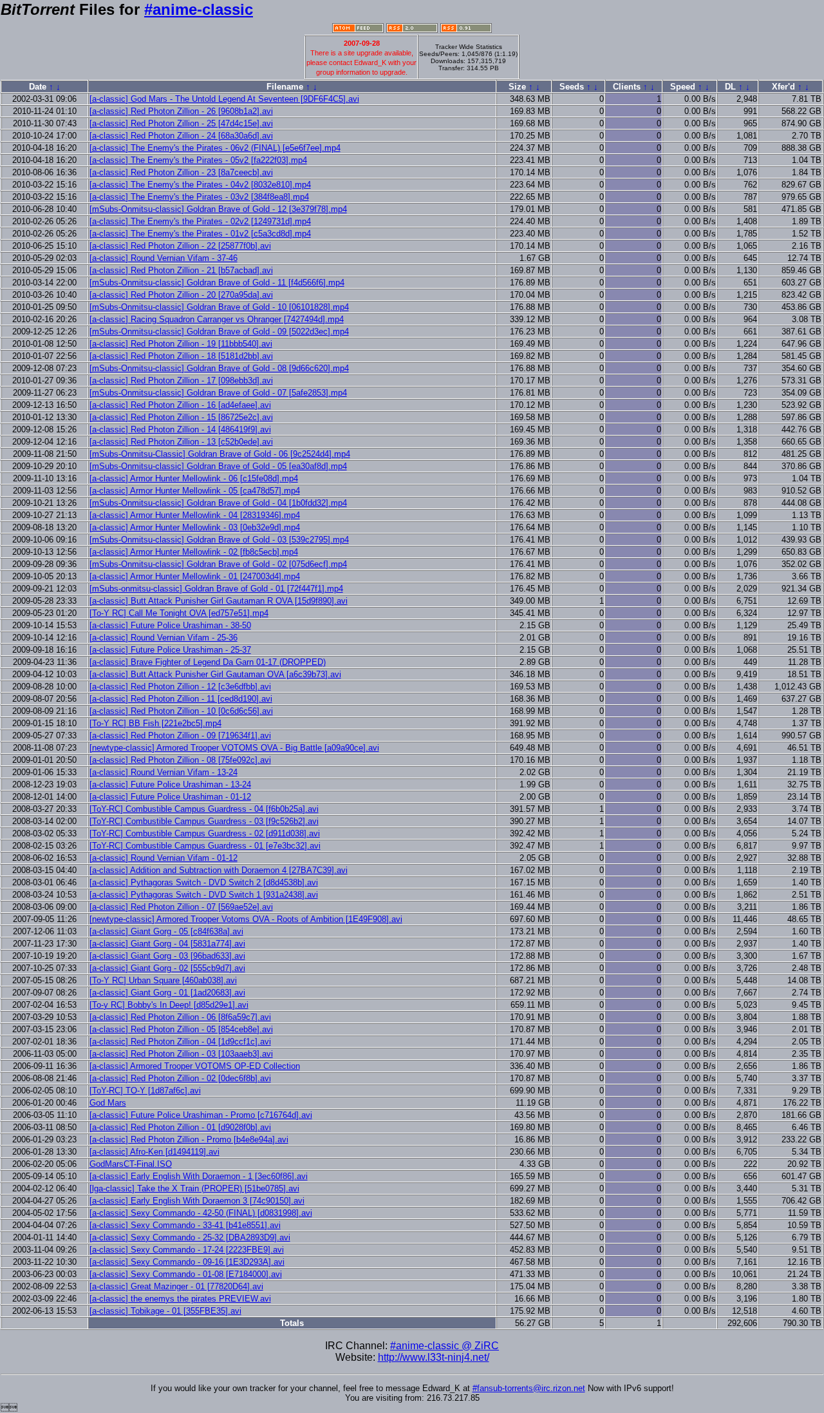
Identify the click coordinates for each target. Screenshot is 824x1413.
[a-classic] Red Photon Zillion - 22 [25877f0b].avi (180, 246)
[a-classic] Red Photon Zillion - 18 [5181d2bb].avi (181, 356)
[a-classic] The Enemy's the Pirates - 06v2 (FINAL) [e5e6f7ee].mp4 (215, 148)
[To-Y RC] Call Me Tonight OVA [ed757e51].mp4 (178, 613)
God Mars (107, 1103)
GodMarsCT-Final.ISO (130, 1164)
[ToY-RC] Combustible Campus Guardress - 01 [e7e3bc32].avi (205, 846)
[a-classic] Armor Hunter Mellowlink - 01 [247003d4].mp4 (194, 576)
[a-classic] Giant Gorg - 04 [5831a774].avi (167, 943)
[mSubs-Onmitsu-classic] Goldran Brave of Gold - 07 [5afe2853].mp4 (218, 393)
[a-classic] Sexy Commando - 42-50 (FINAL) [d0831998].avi (200, 1213)
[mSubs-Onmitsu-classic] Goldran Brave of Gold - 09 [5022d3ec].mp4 (219, 331)
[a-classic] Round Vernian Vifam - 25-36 (163, 637)
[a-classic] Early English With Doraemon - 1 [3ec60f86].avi (198, 1176)
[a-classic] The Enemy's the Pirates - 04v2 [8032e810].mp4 (200, 184)
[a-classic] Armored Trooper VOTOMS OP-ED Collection (194, 1066)
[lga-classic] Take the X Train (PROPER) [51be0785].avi (194, 1188)
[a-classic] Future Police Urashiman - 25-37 (170, 650)
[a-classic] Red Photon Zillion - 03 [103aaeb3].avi (181, 1054)
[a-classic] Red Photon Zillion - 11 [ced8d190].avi (180, 699)
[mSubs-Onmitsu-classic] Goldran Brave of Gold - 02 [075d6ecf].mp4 (218, 564)
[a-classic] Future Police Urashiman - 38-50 (170, 625)
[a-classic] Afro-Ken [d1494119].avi (154, 1152)
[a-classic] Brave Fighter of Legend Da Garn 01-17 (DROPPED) (207, 662)
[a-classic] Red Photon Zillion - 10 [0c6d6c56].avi (181, 711)
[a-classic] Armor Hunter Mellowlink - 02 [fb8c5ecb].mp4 (193, 552)
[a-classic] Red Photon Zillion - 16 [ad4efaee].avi (180, 405)
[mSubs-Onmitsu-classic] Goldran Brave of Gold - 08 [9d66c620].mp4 (219, 368)
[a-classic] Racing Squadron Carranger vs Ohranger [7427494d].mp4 (216, 319)
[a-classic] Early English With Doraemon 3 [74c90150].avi (196, 1201)
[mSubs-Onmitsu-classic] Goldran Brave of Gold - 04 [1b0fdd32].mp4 (218, 503)
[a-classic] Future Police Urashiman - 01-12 (170, 797)
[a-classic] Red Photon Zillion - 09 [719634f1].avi (180, 735)
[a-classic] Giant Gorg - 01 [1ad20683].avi (167, 992)
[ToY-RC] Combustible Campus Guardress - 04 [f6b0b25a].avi (204, 809)
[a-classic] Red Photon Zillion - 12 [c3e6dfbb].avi (180, 686)
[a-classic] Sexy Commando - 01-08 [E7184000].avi (185, 1274)
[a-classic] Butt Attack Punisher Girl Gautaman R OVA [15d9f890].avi (218, 601)
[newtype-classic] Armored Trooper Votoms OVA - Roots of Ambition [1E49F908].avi (245, 919)
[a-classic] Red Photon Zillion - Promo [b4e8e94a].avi (188, 1139)
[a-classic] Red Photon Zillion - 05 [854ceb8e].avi (181, 1029)
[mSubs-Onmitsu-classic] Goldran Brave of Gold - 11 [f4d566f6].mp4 (216, 282)
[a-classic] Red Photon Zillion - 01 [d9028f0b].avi (180, 1127)
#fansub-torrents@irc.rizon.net (529, 1388)
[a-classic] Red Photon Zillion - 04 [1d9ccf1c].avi (180, 1041)
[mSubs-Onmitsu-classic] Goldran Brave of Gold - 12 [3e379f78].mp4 (218, 209)
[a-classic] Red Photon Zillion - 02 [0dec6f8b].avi (180, 1078)
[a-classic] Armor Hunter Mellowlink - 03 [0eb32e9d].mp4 (194, 527)
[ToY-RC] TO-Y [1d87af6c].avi (145, 1090)
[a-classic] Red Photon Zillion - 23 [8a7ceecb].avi (181, 172)
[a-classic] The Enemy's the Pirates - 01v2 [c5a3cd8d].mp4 (200, 233)
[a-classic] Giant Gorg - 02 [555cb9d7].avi (167, 968)
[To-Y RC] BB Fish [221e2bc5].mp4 (155, 723)
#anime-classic (198, 9)
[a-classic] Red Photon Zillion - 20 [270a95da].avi (181, 295)
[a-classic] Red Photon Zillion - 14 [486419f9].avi (180, 429)
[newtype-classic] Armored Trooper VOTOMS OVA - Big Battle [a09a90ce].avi (234, 748)
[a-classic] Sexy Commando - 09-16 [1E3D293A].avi (187, 1262)
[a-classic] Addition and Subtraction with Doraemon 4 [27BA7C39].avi (218, 870)
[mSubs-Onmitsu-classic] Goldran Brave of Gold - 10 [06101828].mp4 (219, 307)
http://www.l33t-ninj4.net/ (433, 1357)
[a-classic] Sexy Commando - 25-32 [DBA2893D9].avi (189, 1237)
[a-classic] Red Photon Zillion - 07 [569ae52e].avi (181, 907)
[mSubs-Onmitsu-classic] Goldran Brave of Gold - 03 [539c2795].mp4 (219, 539)
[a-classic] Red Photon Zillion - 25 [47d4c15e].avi (181, 123)
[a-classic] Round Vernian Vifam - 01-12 (163, 858)
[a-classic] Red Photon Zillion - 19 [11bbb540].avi (180, 344)
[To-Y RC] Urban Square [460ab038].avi (163, 980)
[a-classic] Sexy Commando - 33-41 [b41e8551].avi (185, 1225)
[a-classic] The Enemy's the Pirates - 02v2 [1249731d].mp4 (200, 221)
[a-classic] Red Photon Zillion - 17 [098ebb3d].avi (181, 380)
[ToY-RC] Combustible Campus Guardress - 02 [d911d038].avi (204, 833)
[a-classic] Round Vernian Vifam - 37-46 (163, 258)
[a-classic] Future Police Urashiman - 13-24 (170, 784)
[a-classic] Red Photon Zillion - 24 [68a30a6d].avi (181, 135)
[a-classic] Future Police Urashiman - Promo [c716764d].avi (200, 1115)
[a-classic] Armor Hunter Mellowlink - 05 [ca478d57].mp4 (194, 490)
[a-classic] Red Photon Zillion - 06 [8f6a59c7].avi (180, 1017)
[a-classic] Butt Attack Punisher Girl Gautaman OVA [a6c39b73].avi (215, 674)
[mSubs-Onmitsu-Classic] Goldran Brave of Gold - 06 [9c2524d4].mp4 (219, 454)
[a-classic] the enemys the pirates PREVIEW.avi (180, 1298)
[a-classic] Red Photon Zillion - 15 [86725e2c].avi (181, 417)
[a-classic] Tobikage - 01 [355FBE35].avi (165, 1311)
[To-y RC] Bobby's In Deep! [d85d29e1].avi (168, 1005)
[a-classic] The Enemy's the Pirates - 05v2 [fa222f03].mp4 (198, 160)
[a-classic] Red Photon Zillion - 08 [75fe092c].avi (180, 760)
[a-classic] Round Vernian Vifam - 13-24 (163, 772)
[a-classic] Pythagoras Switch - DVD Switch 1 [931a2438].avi (203, 894)
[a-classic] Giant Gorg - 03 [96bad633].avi (167, 956)
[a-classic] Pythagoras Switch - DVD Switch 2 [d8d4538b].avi (203, 882)
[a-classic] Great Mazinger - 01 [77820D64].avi (176, 1286)
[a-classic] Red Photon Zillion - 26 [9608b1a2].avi (181, 111)
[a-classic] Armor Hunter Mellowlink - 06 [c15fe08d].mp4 (193, 478)
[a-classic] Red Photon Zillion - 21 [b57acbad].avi (181, 270)
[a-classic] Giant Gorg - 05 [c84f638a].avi (166, 931)
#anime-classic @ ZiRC (444, 1345)
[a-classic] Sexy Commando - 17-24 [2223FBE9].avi (186, 1249)
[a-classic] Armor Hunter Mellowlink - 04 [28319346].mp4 (194, 515)
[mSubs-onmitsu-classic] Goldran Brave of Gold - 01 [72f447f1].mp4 (216, 588)
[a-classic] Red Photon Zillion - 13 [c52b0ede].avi (181, 442)
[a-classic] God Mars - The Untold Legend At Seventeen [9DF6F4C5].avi (224, 99)
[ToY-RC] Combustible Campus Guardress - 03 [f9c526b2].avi (204, 821)
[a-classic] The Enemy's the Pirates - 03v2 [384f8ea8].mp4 (199, 197)
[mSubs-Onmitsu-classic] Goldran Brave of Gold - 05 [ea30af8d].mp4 (218, 466)
